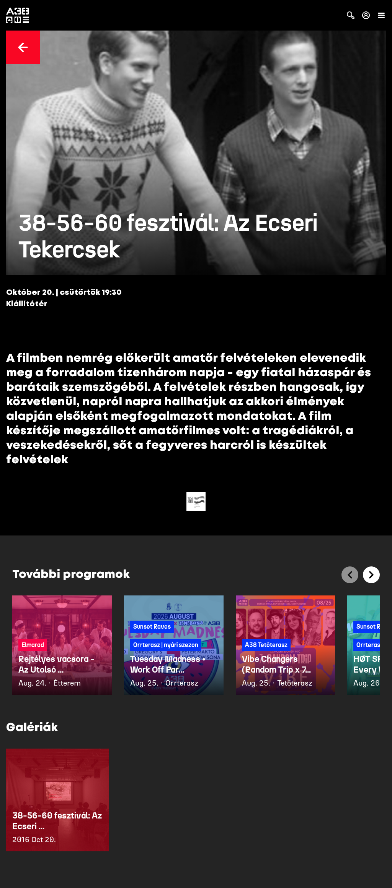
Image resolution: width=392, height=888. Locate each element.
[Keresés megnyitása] (350, 15)
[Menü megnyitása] (381, 15)
